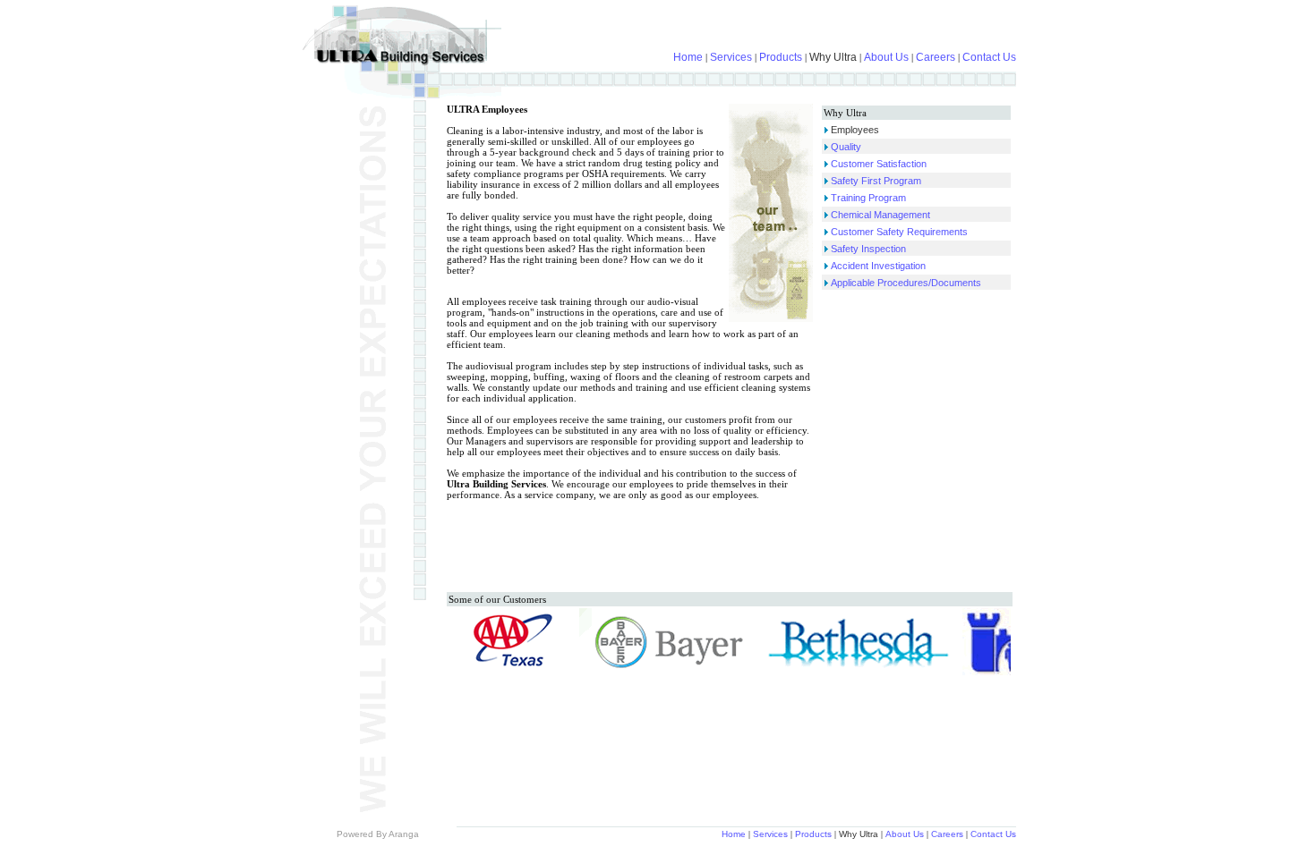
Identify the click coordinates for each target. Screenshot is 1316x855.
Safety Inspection (868, 248)
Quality (846, 146)
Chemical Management (880, 214)
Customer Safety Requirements (899, 231)
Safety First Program (876, 180)
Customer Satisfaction (879, 163)
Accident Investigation (878, 265)
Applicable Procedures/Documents (906, 282)
